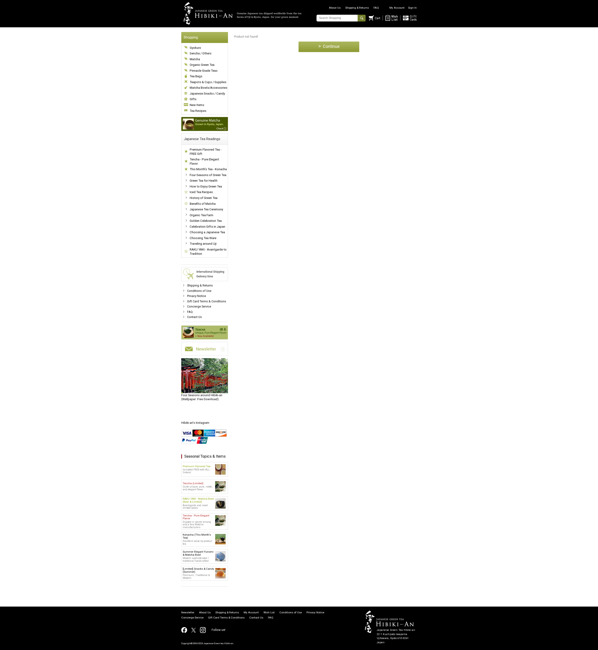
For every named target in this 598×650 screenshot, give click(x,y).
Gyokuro (195, 47)
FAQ (376, 7)
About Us (335, 7)
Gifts (193, 99)
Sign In (412, 7)
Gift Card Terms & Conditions (206, 301)
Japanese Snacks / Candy (207, 93)
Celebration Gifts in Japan (207, 226)
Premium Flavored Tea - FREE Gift (205, 151)
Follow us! (218, 630)
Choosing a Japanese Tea (207, 232)
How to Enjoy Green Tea (206, 186)
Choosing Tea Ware (203, 238)
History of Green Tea (203, 198)
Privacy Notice (196, 296)
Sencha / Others (200, 53)
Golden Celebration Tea (206, 221)
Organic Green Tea (202, 65)
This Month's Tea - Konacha (208, 169)
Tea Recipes (198, 111)
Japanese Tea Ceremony (206, 209)
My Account (397, 7)
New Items (197, 105)
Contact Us (194, 317)
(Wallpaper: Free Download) (201, 397)
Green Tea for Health (203, 180)
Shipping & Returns (357, 7)
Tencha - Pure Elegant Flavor (204, 161)
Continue (329, 46)
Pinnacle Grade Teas (203, 70)
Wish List (269, 612)
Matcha (195, 59)
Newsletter (187, 612)
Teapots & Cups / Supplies (208, 82)
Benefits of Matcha (203, 203)
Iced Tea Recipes (201, 192)
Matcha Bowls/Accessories (208, 87)
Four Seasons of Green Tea (208, 175)
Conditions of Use (199, 291)
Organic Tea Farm (201, 215)
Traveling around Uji (203, 243)
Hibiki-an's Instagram (195, 422)
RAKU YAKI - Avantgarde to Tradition (208, 251)
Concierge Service (199, 306)
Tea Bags (196, 76)
